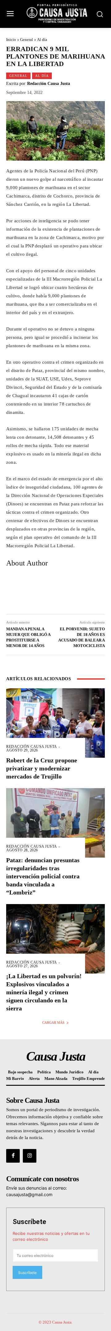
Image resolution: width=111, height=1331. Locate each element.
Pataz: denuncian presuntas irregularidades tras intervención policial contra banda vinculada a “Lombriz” (43, 876)
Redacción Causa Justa (48, 84)
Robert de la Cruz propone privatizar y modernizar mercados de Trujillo (41, 768)
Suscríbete (29, 1222)
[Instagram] (29, 1156)
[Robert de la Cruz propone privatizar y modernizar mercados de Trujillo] (55, 723)
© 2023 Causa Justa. (55, 1322)
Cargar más (53, 1022)
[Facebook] (13, 1156)
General (26, 39)
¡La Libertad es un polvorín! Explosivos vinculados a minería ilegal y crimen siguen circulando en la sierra (44, 992)
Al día (42, 39)
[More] (92, 592)
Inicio (11, 39)
